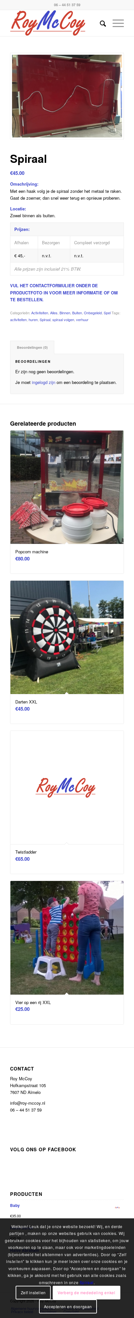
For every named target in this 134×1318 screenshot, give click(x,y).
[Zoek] (99, 23)
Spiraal (45, 319)
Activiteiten (39, 312)
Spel (107, 312)
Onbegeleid (93, 312)
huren (33, 319)
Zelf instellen (33, 1292)
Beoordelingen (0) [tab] (32, 347)
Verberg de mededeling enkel (86, 1292)
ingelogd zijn (43, 382)
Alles (54, 312)
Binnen (65, 312)
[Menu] (115, 23)
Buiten (77, 312)
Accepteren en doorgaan (68, 1306)
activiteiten (18, 319)
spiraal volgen (63, 319)
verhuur (82, 319)
